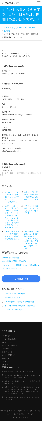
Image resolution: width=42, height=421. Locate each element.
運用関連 (7, 31)
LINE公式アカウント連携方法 (16, 294)
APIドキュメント (25, 411)
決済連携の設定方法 (12, 297)
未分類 (4, 365)
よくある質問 (17, 28)
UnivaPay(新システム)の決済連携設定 (19, 302)
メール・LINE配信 (8, 339)
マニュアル (3, 411)
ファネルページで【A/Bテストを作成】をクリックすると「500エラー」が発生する (12, 197)
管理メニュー (6, 352)
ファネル (5, 336)
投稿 (7, 28)
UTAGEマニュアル (11, 3)
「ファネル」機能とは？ (14, 310)
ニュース (5, 361)
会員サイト (5, 342)
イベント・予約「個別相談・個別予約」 (20, 306)
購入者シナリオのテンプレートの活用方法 (18, 371)
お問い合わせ (31, 414)
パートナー (5, 349)
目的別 (4, 358)
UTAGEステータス (13, 411)
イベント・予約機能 (8, 345)
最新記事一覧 (35, 411)
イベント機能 (30, 28)
